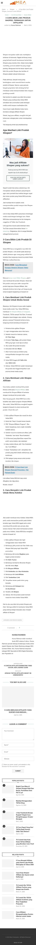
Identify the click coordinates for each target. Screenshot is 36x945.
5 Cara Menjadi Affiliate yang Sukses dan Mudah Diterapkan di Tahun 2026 (25, 862)
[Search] (34, 3)
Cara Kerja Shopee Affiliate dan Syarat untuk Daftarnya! (25, 875)
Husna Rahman (16, 25)
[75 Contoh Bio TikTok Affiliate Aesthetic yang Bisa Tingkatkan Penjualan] (8, 900)
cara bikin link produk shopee (12, 620)
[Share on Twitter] (25, 628)
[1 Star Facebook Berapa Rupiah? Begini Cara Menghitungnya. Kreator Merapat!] (8, 816)
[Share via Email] (28, 628)
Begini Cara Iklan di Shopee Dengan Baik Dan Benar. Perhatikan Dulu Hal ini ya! (25, 789)
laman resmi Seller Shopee (17, 278)
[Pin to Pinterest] (27, 628)
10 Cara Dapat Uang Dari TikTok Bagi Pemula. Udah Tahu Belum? (24, 829)
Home (3, 9)
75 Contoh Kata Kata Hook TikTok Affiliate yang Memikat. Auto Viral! (25, 842)
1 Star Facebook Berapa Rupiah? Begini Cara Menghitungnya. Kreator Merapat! (24, 816)
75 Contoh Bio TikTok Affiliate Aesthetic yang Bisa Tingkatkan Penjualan (24, 901)
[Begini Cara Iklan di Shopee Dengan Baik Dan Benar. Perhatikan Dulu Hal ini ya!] (8, 789)
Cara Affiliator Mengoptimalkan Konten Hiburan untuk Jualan (24, 914)
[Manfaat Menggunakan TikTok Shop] (8, 804)
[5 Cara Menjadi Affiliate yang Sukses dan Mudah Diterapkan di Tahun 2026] (18, 696)
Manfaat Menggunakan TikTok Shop (24, 802)
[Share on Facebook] (23, 628)
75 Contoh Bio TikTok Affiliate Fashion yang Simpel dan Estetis (23, 887)
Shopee (12, 9)
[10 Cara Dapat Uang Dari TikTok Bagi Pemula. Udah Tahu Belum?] (8, 830)
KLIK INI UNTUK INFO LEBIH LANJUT (18, 178)
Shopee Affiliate (20, 389)
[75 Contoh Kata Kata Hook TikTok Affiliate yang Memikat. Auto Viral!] (8, 843)
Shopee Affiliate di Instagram (19, 312)
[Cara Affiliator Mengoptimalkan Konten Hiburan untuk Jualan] (8, 915)
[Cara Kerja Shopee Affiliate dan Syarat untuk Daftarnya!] (8, 876)
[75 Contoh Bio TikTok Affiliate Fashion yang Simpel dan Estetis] (8, 888)
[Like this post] (20, 628)
